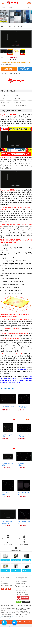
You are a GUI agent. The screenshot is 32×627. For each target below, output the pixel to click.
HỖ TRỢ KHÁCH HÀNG (8, 605)
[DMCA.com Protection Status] (23, 602)
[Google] (6, 589)
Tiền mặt (3, 581)
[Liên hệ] (4, 622)
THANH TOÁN (5, 578)
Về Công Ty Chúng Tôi (21, 581)
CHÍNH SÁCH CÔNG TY (23, 587)
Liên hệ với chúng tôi (23, 605)
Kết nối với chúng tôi (8, 585)
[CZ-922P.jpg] (16, 52)
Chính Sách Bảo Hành (21, 590)
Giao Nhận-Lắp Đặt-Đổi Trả (22, 592)
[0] (29, 3)
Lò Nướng (16, 560)
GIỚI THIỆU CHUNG (22, 578)
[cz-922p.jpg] (10, 52)
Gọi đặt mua (24, 69)
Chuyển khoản (4, 583)
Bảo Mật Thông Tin (20, 583)
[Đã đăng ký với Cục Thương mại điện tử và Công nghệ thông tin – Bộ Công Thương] (22, 597)
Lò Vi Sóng (26, 560)
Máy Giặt (5, 560)
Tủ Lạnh (15, 570)
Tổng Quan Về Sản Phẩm (11, 111)
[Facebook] (2, 589)
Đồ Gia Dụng (26, 570)
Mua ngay (8, 69)
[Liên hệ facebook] (14, 622)
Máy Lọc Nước (5, 570)
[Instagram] (9, 589)
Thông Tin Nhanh (8, 91)
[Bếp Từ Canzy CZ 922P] (3, 52)
